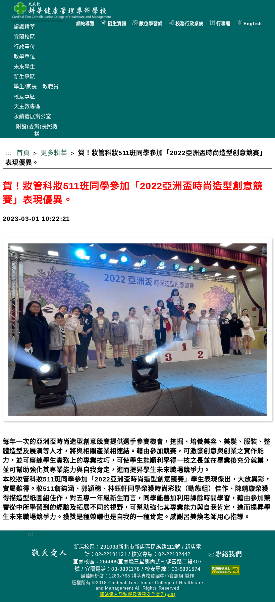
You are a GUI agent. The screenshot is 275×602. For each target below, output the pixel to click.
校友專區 (24, 96)
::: (67, 23)
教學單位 (24, 56)
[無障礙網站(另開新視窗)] (225, 572)
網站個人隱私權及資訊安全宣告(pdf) (137, 594)
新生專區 (24, 77)
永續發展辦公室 (32, 116)
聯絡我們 (228, 554)
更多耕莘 (54, 152)
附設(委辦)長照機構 (37, 130)
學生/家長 (25, 86)
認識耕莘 (24, 27)
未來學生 (24, 67)
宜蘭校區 (24, 37)
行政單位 (24, 47)
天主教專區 (27, 106)
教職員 (51, 86)
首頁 (23, 152)
